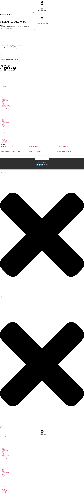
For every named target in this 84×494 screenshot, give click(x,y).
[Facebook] (37, 165)
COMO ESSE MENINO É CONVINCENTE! (10, 151)
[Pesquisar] (42, 2)
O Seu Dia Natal (4, 111)
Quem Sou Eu (4, 86)
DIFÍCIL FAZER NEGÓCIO (7, 146)
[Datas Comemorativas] (42, 9)
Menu (42, 18)
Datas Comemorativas (42, 10)
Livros (3, 103)
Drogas (3, 123)
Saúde (3, 90)
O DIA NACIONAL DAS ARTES (64, 151)
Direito (3, 91)
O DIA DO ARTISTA (33, 146)
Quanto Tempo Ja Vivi (5, 112)
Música (3, 102)
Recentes (42, 431)
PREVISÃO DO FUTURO (5, 97)
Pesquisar (42, 3)
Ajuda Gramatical (4, 99)
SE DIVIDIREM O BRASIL (63, 146)
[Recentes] (42, 5)
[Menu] (42, 17)
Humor (2, 25)
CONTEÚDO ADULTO (5, 104)
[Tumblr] (47, 165)
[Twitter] (39, 165)
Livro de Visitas (4, 142)
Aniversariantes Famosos (6, 106)
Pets (2, 109)
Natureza (3, 110)
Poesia (3, 101)
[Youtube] (42, 165)
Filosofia (3, 87)
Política (3, 121)
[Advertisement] (26, 78)
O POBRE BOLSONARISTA (35, 151)
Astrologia (3, 107)
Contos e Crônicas (5, 100)
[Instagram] (44, 165)
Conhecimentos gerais (5, 122)
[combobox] (42, 172)
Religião (3, 96)
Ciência (3, 88)
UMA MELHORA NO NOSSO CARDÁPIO (6, 62)
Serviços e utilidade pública (6, 108)
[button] (1, 68)
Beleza (3, 89)
